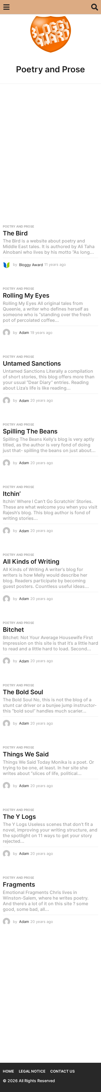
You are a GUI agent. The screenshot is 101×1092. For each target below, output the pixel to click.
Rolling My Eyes (26, 295)
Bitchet (13, 629)
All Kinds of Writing (31, 561)
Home (8, 1071)
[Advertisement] (50, 141)
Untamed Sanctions (32, 363)
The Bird (15, 233)
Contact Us (62, 1071)
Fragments (19, 884)
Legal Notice (32, 1071)
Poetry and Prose (18, 226)
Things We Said (26, 754)
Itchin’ (12, 493)
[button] (6, 7)
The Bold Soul (23, 692)
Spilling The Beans (30, 431)
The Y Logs (19, 816)
